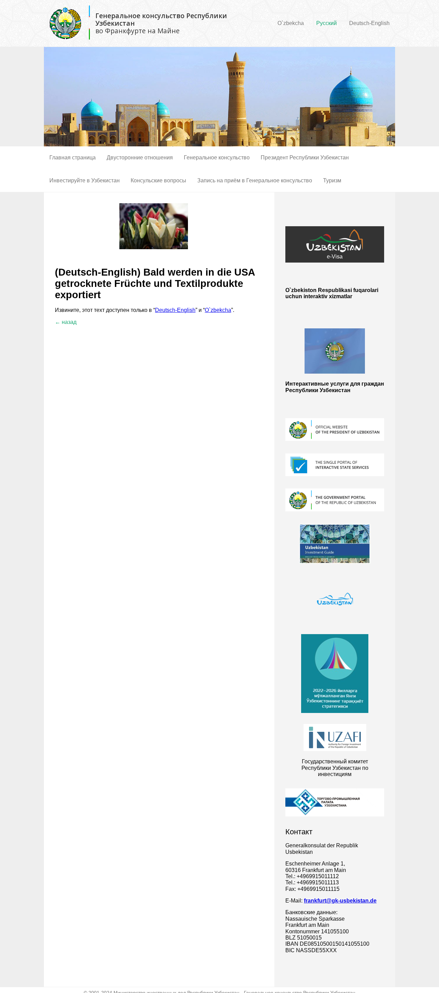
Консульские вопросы (158, 180)
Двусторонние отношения (140, 157)
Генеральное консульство (217, 157)
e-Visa (335, 256)
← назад (65, 322)
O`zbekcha (290, 23)
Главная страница (72, 157)
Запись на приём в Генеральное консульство (254, 180)
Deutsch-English (369, 23)
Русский (326, 23)
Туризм (332, 180)
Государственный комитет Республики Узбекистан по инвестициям (334, 768)
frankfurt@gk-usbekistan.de (340, 901)
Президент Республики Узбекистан (305, 157)
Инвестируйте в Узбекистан (84, 180)
